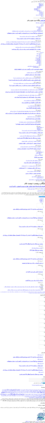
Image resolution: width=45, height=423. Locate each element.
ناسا (23, 395)
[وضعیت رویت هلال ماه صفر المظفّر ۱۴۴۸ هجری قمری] (30, 135)
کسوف (2, 395)
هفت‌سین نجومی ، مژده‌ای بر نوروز (33, 173)
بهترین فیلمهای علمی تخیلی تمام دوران (32, 162)
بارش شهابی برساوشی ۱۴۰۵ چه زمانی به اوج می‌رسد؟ (29, 38)
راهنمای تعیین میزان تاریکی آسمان (33, 118)
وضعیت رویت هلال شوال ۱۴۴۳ (36, 250)
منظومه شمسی (38, 59)
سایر (40, 64)
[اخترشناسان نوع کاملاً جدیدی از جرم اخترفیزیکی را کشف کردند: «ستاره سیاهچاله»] (42, 304)
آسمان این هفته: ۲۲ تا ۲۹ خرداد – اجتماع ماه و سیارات (29, 148)
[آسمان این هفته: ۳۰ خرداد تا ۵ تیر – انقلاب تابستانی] (31, 141)
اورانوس (42, 20)
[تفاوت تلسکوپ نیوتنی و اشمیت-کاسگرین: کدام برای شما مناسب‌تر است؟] (27, 77)
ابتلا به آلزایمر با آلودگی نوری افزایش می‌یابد (31, 102)
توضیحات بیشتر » (42, 196)
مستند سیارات (35, 67)
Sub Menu (39, 6)
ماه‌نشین (8, 394)
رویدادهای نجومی (20, 392)
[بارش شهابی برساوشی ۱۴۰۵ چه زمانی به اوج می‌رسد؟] (30, 36)
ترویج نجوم (39, 58)
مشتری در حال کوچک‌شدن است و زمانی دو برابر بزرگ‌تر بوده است (26, 49)
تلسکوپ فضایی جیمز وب (29, 391)
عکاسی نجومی (38, 57)
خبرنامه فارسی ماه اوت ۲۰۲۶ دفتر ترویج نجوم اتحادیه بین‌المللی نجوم (28, 209)
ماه (13, 394)
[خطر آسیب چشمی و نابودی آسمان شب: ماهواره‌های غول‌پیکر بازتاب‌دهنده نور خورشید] (27, 89)
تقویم (17, 389)
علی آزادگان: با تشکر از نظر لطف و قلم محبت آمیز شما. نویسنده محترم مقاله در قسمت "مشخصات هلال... (23, 286)
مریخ (2, 394)
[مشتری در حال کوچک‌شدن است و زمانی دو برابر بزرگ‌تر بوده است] (28, 47)
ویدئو (40, 65)
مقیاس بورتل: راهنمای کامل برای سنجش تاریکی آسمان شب (27, 97)
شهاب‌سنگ (35, 394)
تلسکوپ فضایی (40, 391)
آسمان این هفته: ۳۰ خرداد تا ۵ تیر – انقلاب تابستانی (30, 143)
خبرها (42, 25)
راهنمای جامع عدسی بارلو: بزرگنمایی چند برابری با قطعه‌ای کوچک (28, 69)
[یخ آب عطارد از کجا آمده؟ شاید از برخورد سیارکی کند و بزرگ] (42, 344)
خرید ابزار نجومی (40, 177)
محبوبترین (41, 199)
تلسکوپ (4, 389)
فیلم (40, 154)
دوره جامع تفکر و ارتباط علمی (32, 66)
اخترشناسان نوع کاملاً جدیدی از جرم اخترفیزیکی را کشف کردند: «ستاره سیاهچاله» (25, 33)
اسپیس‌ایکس (32, 389)
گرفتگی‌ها (39, 129)
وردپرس (37, 421)
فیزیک (39, 27)
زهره (13, 392)
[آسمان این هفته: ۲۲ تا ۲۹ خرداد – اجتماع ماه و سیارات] (30, 146)
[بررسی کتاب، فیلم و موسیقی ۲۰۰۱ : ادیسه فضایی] (31, 165)
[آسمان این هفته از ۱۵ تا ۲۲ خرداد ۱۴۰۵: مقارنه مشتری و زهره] (42, 348)
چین (6, 395)
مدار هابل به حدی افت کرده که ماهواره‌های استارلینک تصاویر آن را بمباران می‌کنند (23, 113)
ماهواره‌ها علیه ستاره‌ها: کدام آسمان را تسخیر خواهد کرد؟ (28, 124)
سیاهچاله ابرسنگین (40, 394)
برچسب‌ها (41, 11)
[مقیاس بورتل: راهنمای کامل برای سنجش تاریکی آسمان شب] (29, 95)
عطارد (32, 394)
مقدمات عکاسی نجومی (32, 395)
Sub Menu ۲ (36, 8)
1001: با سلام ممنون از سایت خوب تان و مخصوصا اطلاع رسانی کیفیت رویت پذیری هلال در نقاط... (25, 289)
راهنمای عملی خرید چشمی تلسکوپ (33, 74)
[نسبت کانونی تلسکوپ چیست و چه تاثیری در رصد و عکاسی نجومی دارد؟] (27, 83)
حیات (14, 391)
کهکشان (43, 396)
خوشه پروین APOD (38, 157)
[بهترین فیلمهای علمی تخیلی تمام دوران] (33, 160)
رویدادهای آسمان (40, 127)
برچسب (41, 201)
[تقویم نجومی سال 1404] (40, 22)
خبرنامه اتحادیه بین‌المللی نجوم (37, 176)
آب (44, 389)
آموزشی (41, 52)
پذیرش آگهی (40, 3)
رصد (40, 54)
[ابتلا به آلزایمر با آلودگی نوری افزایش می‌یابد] (32, 100)
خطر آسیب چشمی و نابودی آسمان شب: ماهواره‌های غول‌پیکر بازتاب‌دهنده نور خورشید (24, 91)
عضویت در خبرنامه (39, 14)
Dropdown (41, 5)
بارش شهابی (27, 389)
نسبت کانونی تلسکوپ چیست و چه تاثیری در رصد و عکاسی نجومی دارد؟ (25, 85)
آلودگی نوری (40, 88)
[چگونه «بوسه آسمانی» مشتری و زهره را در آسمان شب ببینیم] (42, 339)
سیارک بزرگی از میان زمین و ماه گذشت (34, 280)
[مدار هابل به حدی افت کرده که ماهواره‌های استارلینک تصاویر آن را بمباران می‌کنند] (25, 111)
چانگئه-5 (9, 395)
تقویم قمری (11, 389)
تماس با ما (41, 13)
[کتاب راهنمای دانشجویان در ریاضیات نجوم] (37, 179)
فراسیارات (39, 60)
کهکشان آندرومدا (37, 396)
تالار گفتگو (41, 4)
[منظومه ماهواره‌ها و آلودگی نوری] (34, 105)
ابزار (40, 56)
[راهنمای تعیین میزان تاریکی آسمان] (34, 116)
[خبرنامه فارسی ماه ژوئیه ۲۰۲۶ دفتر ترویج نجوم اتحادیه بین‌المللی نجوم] (42, 326)
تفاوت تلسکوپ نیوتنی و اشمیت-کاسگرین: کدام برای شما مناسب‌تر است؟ (25, 80)
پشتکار (14, 395)
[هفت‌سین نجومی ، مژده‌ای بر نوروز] (34, 171)
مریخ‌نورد (43, 395)
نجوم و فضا (38, 26)
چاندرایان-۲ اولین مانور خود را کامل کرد (34, 271)
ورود (42, 15)
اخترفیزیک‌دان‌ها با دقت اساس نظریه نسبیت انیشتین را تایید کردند (27, 186)
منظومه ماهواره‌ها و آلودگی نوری (33, 108)
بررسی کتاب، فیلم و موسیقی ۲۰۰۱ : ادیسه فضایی (30, 168)
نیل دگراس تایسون (18, 395)
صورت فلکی (38, 55)
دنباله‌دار (4, 391)
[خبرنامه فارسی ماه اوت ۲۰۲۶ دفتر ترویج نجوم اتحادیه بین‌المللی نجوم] (40, 256)
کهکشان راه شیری (32, 396)
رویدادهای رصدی (26, 392)
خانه (42, 24)
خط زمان (41, 12)
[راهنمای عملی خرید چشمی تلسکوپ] (34, 72)
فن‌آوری (39, 28)
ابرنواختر (36, 389)
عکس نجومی (38, 153)
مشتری (38, 395)
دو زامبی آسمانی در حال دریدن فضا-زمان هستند (32, 263)
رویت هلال (39, 128)
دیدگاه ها (41, 200)
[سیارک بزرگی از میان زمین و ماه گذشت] (40, 278)
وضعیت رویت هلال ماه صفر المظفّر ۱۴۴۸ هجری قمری (29, 138)
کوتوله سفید (27, 396)
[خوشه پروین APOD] (39, 155)
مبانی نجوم (39, 53)
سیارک (8, 392)
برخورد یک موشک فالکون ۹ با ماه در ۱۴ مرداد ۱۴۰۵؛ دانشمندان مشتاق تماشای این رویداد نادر (21, 43)
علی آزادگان (42, 188)
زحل (16, 392)
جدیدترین (41, 198)
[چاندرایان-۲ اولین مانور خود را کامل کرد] (40, 269)
